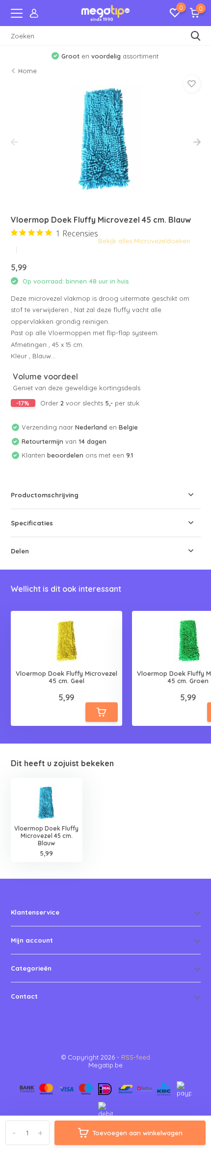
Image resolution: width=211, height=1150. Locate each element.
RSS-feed (135, 1057)
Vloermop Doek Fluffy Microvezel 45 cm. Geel (66, 677)
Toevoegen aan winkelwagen (137, 1133)
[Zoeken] (196, 36)
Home (27, 71)
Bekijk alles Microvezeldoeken (144, 241)
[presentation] (14, 142)
